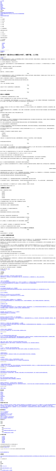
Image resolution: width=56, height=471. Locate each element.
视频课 (1, 12)
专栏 (6, 15)
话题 (3, 45)
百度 (1, 375)
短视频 (8, 12)
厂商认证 (13, 13)
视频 (3, 44)
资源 (2, 15)
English (3, 440)
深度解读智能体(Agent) (6, 305)
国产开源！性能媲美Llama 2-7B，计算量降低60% (11, 299)
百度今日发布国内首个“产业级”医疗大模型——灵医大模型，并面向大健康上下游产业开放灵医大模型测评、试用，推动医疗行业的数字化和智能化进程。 (24, 372)
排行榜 (6, 12)
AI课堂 (1, 9)
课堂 (5, 15)
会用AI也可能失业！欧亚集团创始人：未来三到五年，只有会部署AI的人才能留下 (38, 405)
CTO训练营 (11, 432)
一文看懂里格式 (5, 364)
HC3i (7, 428)
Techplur (9, 428)
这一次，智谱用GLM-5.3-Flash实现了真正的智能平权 (45, 404)
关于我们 (3, 436)
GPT (5, 369)
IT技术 (16, 13)
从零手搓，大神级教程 (6, 329)
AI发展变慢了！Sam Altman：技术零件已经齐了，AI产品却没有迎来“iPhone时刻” (24, 406)
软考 (6, 13)
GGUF (1, 369)
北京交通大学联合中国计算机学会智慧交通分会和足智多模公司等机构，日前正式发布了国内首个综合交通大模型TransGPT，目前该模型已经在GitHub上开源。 (24, 289)
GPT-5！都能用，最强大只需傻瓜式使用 (9, 347)
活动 (3, 48)
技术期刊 (3, 47)
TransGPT (1, 292)
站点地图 (3, 438)
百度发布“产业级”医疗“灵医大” (8, 371)
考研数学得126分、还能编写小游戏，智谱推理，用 (11, 323)
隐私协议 (3, 442)
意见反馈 (3, 439)
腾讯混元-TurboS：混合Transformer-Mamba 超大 (10, 294)
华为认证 (10, 13)
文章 (1, 15)
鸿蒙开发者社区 (2, 8)
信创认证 (8, 13)
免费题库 (22, 13)
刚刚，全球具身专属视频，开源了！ (8, 377)
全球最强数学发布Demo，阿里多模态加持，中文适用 (11, 359)
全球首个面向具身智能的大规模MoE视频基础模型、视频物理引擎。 (10, 378)
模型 (2, 357)
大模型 (4, 286)
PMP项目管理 (19, 13)
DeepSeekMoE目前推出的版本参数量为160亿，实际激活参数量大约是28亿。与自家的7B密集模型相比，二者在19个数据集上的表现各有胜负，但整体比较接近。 (25, 300)
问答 (4, 15)
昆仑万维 (1, 286)
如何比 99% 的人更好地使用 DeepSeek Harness (30, 404)
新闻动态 (3, 437)
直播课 (10, 12)
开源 (6, 292)
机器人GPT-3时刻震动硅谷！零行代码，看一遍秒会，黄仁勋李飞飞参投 (11, 404)
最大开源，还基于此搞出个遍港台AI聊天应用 (11, 275)
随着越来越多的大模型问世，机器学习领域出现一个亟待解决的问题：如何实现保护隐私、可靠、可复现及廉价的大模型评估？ (20, 342)
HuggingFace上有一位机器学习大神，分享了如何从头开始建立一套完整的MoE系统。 (13, 330)
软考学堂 (12, 12)
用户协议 (3, 441)
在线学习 (1, 14)
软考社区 (1, 5)
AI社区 (3, 46)
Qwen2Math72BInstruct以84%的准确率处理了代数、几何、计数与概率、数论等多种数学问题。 (14, 360)
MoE (1, 357)
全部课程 (1, 13)
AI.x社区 (14, 430)
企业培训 (1, 7)
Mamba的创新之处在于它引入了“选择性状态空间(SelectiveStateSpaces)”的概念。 (12, 295)
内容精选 (3, 43)
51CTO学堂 (4, 432)
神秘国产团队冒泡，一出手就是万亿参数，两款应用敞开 (11, 382)
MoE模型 (1, 303)
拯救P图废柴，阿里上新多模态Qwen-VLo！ (9, 311)
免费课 (1, 6)
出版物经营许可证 (6, 452)
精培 (6, 432)
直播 (8, 15)
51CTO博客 (4, 430)
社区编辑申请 (2, 51)
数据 (1, 333)
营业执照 (1, 452)
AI (0, 333)
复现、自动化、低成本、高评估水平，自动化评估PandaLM (13, 341)
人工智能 (4, 292)
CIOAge (5, 428)
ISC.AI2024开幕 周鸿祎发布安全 (8, 335)
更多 (5, 409)
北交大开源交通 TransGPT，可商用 (8, 288)
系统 (4, 357)
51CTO (3, 428)
